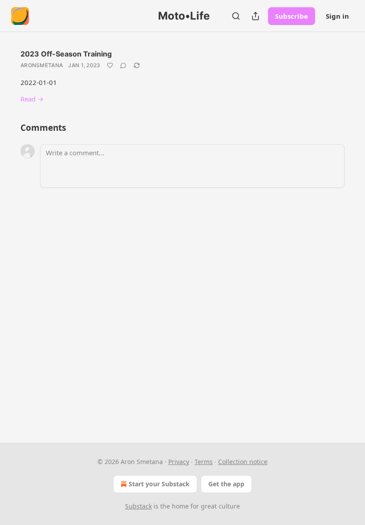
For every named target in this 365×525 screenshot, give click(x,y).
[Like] (110, 65)
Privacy (178, 461)
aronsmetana (41, 65)
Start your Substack (159, 484)
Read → (32, 98)
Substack (138, 506)
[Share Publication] (255, 16)
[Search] (236, 16)
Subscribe (291, 16)
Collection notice (243, 461)
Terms (204, 461)
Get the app (226, 484)
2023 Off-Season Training (66, 53)
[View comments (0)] (123, 65)
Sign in (337, 16)
